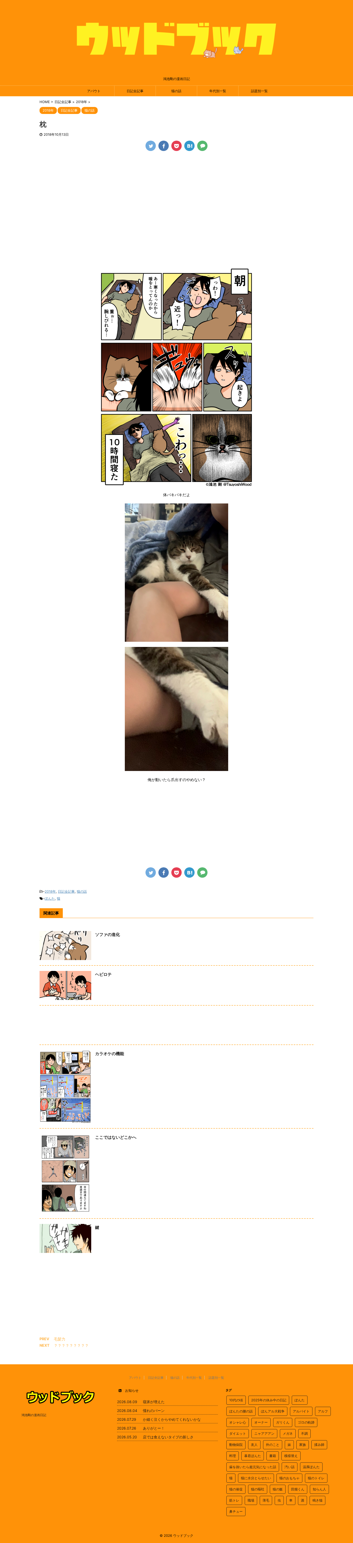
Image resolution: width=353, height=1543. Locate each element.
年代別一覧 (217, 91)
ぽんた (50, 898)
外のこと (272, 1445)
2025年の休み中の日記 (268, 1400)
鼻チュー (236, 1511)
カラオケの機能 (109, 1053)
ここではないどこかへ (115, 1137)
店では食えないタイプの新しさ (168, 1437)
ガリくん (282, 1422)
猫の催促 (236, 1489)
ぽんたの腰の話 (241, 1411)
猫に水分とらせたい (256, 1478)
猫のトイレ (316, 1478)
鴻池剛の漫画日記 (33, 1415)
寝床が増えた (154, 1402)
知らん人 (319, 1489)
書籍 (272, 1456)
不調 (304, 1433)
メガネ (288, 1433)
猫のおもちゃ (289, 1478)
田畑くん (297, 1489)
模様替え (291, 1456)
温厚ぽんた (311, 1467)
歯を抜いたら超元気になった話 (252, 1467)
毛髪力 (59, 1339)
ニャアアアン (264, 1433)
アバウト (94, 91)
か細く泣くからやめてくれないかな (172, 1419)
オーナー (261, 1422)
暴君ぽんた (252, 1456)
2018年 (50, 891)
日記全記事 (135, 91)
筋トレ (234, 1500)
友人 (254, 1445)
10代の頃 (236, 1400)
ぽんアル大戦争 (273, 1411)
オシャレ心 (237, 1422)
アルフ (323, 1411)
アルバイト (301, 1411)
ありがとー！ (154, 1428)
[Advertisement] (176, 195)
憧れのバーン (154, 1410)
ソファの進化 (107, 934)
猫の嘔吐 (257, 1489)
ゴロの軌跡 (306, 1422)
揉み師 (319, 1445)
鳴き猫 (317, 1500)
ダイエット (237, 1433)
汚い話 (290, 1467)
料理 (232, 1456)
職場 (251, 1500)
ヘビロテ (103, 974)
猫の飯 (278, 1489)
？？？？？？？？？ (71, 1345)
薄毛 (266, 1500)
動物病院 (236, 1445)
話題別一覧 (259, 91)
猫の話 (176, 91)
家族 (302, 1445)
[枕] (189, 146)
